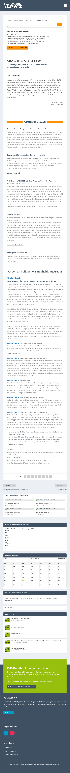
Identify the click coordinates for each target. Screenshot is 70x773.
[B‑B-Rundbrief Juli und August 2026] (7, 620)
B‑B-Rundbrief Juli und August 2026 (22, 529)
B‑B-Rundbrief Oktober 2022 (12, 503)
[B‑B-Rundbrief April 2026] (7, 649)
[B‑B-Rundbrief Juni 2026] (7, 627)
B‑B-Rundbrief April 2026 (17, 648)
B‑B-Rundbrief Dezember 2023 (44, 503)
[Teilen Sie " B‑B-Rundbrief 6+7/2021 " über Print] (50, 477)
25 (14, 581)
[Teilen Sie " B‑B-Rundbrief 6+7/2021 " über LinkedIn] (43, 477)
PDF (59, 24)
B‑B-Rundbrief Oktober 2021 (12, 512)
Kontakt (9, 712)
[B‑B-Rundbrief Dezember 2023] (50, 500)
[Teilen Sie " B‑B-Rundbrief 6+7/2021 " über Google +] (32, 477)
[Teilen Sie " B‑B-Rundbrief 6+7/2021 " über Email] (47, 477)
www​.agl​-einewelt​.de (14, 173)
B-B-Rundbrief (21, 620)
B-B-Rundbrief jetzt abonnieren (21, 686)
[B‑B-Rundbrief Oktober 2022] (19, 500)
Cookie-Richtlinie (12, 754)
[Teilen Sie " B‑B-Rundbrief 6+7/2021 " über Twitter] (29, 477)
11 (14, 573)
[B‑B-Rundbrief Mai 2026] (7, 635)
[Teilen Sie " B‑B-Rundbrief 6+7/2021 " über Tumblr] (36, 477)
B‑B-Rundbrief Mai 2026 (17, 633)
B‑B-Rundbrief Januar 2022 (43, 512)
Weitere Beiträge (22, 642)
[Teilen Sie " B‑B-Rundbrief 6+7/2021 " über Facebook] (25, 477)
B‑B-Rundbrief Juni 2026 (17, 626)
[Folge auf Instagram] (12, 733)
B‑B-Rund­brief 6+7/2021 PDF (18, 48)
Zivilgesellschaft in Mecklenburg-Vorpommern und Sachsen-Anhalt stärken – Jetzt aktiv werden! (36, 640)
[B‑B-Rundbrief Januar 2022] (50, 509)
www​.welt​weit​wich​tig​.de (15, 245)
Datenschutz (10, 751)
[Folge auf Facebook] (5, 733)
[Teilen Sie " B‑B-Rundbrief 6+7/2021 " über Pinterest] (39, 477)
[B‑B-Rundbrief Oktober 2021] (19, 509)
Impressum (9, 748)
